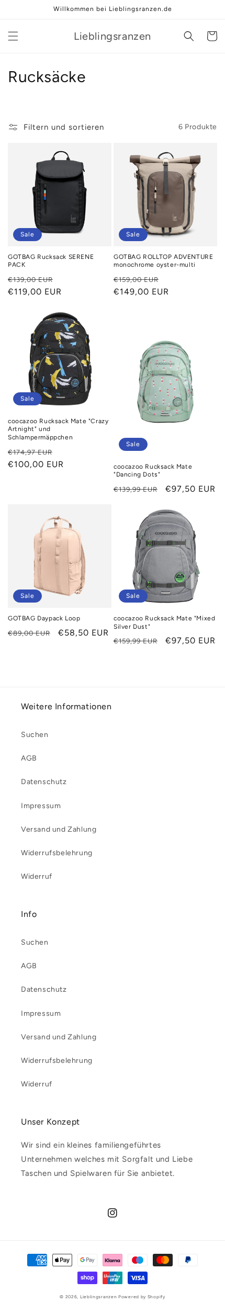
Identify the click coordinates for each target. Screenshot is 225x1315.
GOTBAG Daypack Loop (44, 618)
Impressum (41, 805)
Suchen (35, 734)
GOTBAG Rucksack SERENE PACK (51, 261)
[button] (13, 36)
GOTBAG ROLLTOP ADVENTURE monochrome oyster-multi (163, 261)
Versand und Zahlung (58, 829)
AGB (29, 758)
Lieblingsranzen (98, 1296)
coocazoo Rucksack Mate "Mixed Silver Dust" (164, 622)
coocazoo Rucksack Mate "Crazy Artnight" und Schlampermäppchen (58, 429)
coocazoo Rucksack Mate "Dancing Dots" (153, 471)
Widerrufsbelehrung (57, 852)
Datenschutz (44, 781)
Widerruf (36, 876)
